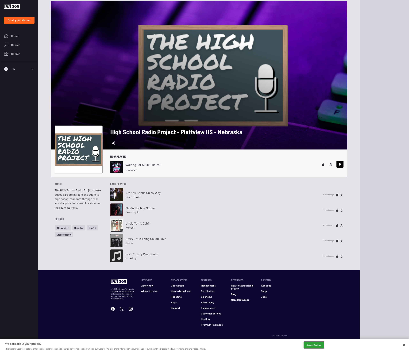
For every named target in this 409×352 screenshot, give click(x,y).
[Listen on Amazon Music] (331, 164)
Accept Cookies (314, 345)
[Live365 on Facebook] (112, 308)
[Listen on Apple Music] (323, 164)
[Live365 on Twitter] (121, 308)
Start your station (19, 20)
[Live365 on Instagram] (130, 308)
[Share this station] (113, 143)
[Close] (403, 344)
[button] (63, 227)
